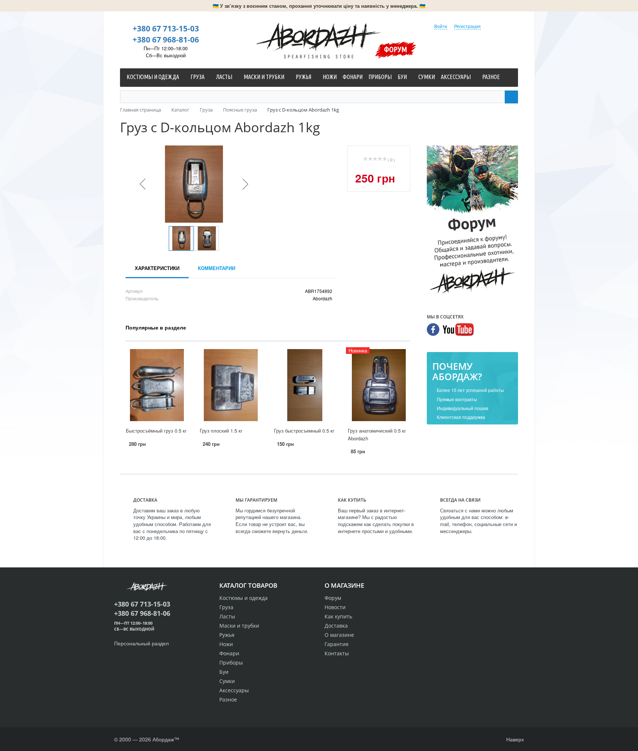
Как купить (338, 616)
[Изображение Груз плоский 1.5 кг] (231, 385)
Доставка (336, 625)
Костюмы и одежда (243, 597)
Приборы (231, 662)
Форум (395, 49)
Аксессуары (234, 690)
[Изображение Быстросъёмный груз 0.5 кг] (157, 385)
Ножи (226, 644)
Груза (226, 607)
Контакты (337, 653)
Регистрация (467, 26)
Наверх (514, 739)
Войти (440, 26)
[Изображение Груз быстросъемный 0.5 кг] (305, 385)
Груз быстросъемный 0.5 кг (304, 430)
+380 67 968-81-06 (166, 39)
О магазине (339, 634)
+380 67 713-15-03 (166, 28)
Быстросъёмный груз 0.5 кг (156, 430)
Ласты (227, 616)
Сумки (227, 681)
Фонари (229, 653)
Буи (224, 671)
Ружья (226, 634)
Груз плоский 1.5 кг (221, 430)
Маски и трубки (239, 625)
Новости (335, 607)
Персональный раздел (141, 643)
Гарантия (337, 644)
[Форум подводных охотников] (472, 221)
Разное (228, 699)
